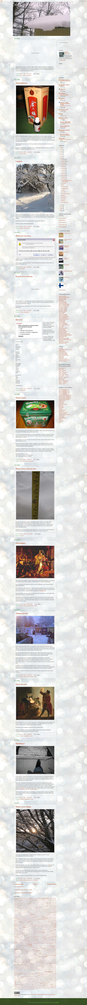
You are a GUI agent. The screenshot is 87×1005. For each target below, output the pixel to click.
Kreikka (23, 929)
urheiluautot (19, 982)
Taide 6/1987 (61, 300)
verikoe (31, 735)
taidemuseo (42, 973)
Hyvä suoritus (61, 401)
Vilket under (21, 398)
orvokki (50, 949)
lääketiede (46, 937)
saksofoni (25, 964)
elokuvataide (27, 908)
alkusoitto (54, 899)
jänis (24, 920)
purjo (23, 957)
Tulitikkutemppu (67, 233)
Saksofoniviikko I (62, 290)
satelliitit (33, 965)
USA (23, 982)
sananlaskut (51, 964)
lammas (15, 934)
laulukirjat (42, 934)
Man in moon (61, 405)
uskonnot (35, 605)
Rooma (51, 961)
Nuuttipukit (20, 543)
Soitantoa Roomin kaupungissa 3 (65, 397)
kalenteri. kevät (25, 921)
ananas (31, 900)
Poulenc (42, 955)
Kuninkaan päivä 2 (62, 351)
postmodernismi (31, 955)
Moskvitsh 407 (39, 943)
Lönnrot (55, 937)
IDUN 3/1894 (61, 325)
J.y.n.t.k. (18, 4)
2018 (61, 147)
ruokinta (29, 962)
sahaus (42, 963)
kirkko (35, 927)
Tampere (28, 974)
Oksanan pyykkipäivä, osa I (64, 389)
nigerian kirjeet (19, 947)
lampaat (18, 934)
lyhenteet (34, 937)
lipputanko (30, 936)
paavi (55, 949)
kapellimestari (22, 922)
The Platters (54, 976)
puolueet (55, 956)
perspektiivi (21, 953)
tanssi (31, 880)
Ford (52, 909)
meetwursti (54, 941)
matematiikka (25, 941)
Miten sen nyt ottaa (23, 236)
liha (42, 935)
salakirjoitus (32, 964)
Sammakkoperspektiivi (63, 393)
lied (38, 935)
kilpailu (55, 926)
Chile (15, 906)
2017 (61, 149)
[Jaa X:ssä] (36, 73)
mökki (26, 946)
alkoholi (21, 153)
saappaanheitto (18, 963)
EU (20, 268)
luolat (21, 937)
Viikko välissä (62, 118)
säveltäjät (29, 973)
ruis (55, 961)
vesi (19, 985)
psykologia (35, 956)
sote (41, 969)
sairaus (19, 964)
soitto (15, 969)
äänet (28, 989)
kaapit (40, 920)
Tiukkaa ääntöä (22, 613)
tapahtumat (43, 974)
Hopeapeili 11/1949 (62, 330)
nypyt (34, 948)
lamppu (21, 934)
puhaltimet (46, 956)
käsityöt (33, 933)
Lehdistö (47, 934)
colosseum (31, 906)
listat (34, 936)
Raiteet (61, 114)
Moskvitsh (35, 943)
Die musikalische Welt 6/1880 (64, 333)
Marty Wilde (20, 941)
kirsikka (39, 927)
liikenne (47, 935)
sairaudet (15, 964)
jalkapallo (24, 918)
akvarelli (27, 899)
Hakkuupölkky (66, 264)
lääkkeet (24, 153)
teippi (36, 975)
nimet (30, 947)
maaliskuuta (63, 175)
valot (48, 983)
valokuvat (41, 983)
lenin (19, 935)
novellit (52, 947)
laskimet (32, 934)
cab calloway (38, 905)
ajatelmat (21, 899)
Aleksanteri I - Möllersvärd (63, 377)
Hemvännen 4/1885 (62, 332)
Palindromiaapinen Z (62, 226)
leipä (15, 935)
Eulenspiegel (28, 909)
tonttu (45, 977)
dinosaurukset (16, 907)
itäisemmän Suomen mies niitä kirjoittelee (29, 789)
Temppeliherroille (42, 590)
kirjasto (31, 927)
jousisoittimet (38, 919)
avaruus (50, 902)
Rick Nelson (26, 961)
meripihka (31, 942)
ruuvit (15, 963)
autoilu (29, 902)
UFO (25, 981)
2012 (61, 158)
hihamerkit (15, 914)
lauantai (37, 934)
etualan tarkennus (19, 909)
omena (27, 949)
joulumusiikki (23, 919)
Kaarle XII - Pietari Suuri (63, 381)
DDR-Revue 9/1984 (62, 296)
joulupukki (26, 919)
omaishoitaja (21, 949)
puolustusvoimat (20, 957)
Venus (49, 984)
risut (34, 961)
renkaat (21, 961)
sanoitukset (20, 965)
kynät (15, 933)
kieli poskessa (35, 926)
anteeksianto (40, 900)
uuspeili (41, 982)
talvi (23, 535)
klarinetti (54, 927)
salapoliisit (41, 964)
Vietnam (29, 985)
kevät (24, 926)
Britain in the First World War (65, 135)
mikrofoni (16, 943)
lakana (55, 933)
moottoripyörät (28, 943)
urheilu (15, 982)
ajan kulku (54, 898)
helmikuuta (63, 177)
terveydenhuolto (31, 461)
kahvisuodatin (43, 920)
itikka (15, 918)
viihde (41, 985)
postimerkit (27, 955)
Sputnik (51, 969)
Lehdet (45, 934)
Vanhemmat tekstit (51, 884)
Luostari (25, 937)
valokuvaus (46, 983)
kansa (47, 921)
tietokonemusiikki (30, 977)
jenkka (34, 918)
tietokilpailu (18, 977)
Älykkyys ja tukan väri (63, 412)
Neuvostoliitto (52, 946)
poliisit (31, 954)
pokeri (29, 954)
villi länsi (54, 985)
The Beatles (42, 976)
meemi (52, 941)
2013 (61, 156)
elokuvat (23, 908)
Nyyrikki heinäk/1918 (62, 301)
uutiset (44, 982)
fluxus (51, 909)
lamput (23, 934)
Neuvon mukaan (62, 415)
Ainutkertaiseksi (63, 110)
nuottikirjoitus (28, 948)
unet (47, 981)
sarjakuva (24, 965)
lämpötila (43, 937)
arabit (22, 901)
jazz (32, 918)
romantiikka (48, 961)
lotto (47, 936)
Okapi (49, 948)
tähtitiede (22, 981)
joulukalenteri (46, 918)
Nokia (41, 947)
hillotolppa (26, 914)
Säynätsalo (32, 973)
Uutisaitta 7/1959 (62, 322)
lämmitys (40, 937)
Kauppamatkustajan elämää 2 (64, 414)
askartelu (50, 901)
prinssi (20, 956)
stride (55, 969)
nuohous (23, 948)
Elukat (30, 908)
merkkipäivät (37, 942)
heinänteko (23, 913)
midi (48, 942)
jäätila (37, 920)
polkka (37, 954)
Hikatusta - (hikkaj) (63, 117)
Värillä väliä (61, 406)
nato (43, 946)
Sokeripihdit (61, 421)
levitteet (35, 935)
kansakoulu (50, 921)
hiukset (36, 914)
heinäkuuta (63, 168)
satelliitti (36, 965)
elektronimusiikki (16, 908)
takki (51, 973)
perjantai (18, 953)
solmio (22, 969)
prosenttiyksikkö (31, 956)
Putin (29, 957)
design (50, 906)
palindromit (38, 950)
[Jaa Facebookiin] (37, 73)
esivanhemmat (54, 908)
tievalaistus (38, 977)
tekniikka (39, 975)
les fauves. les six (31, 935)
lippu (27, 936)
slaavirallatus (21, 787)
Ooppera (34, 949)
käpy (26, 933)
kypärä (17, 933)
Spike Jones (46, 969)
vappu (33, 984)
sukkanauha (29, 970)
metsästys (46, 942)
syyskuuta (63, 164)
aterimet (53, 901)
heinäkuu (19, 913)
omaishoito (24, 949)
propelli (25, 956)
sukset (33, 970)
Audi (55, 901)
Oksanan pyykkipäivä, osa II (64, 390)
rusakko (44, 962)
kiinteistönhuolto (51, 926)
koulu (55, 928)
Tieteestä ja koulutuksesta (64, 355)
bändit (35, 905)
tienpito (15, 977)
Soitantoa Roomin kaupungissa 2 (65, 396)
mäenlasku (15, 946)
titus (41, 977)
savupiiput (47, 965)
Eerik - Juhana (61, 371)
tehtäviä (27, 975)
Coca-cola (23, 906)
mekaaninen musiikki (18, 942)
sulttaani (43, 970)
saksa (22, 964)
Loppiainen (44, 936)
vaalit (35, 676)
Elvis (32, 908)
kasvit (52, 922)
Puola (52, 956)
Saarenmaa (22, 963)
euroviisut (36, 909)
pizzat (27, 954)
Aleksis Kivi (43, 899)
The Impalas (50, 976)
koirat (15, 928)
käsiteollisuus (29, 933)
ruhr (54, 961)
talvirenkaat (18, 974)
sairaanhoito (54, 963)
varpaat (38, 984)
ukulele (36, 981)
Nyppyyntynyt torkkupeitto (66, 246)
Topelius (48, 977)
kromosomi (33, 929)
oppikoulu (44, 949)
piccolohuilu (45, 953)
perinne (15, 953)
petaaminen (34, 953)
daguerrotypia (40, 906)
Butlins (30, 905)
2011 (61, 205)
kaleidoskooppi (16, 921)
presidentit (32, 676)
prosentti (28, 956)
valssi (50, 983)
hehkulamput (16, 913)
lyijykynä (37, 937)
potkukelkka (36, 955)
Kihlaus (45, 926)
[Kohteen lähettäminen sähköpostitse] (34, 73)
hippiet (29, 914)
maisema (25, 940)
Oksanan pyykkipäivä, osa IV (64, 392)
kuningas (54, 929)
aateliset (36, 898)
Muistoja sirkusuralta (62, 413)
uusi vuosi (38, 982)
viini (52, 985)
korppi (47, 928)
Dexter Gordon (54, 906)
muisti (45, 943)
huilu (21, 75)
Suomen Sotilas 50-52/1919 (64, 324)
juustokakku (21, 920)
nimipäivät (33, 947)
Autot (47, 902)
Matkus (38, 941)
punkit (50, 956)
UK (28, 981)
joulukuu (50, 918)
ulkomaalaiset (42, 981)
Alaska (36, 899)
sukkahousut (25, 970)
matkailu (28, 941)
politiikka (21, 228)
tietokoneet (26, 977)
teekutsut (24, 975)
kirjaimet (21, 927)
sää (35, 973)
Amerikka (21, 900)
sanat (15, 965)
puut (43, 957)
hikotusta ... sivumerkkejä (65, 122)
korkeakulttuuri (42, 928)
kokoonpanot (24, 928)
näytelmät (44, 948)
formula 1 (54, 909)
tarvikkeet (46, 974)
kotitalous (51, 928)
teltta (55, 975)
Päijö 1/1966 (61, 327)
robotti (38, 961)
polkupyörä (41, 954)
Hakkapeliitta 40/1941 (63, 303)
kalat (55, 920)
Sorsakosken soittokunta (65, 130)
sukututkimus (40, 970)
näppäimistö (40, 948)
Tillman (61, 113)
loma (41, 936)
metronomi (42, 942)
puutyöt (55, 957)
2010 (61, 206)
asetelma (44, 901)
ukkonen (30, 981)
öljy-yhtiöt (33, 989)
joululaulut (19, 919)
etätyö (23, 909)
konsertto (33, 928)
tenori (15, 976)
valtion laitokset (54, 983)
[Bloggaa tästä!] (35, 73)
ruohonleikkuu (23, 962)
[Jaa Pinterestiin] (38, 73)
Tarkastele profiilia (62, 60)
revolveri (23, 961)
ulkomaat (45, 981)
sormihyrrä (28, 969)
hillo (24, 914)
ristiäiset (29, 961)
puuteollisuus (52, 957)
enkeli (44, 908)
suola (53, 970)
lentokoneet (26, 935)
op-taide (42, 949)
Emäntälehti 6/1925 (62, 299)
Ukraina (33, 981)
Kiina (47, 926)
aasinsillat (33, 898)
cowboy (36, 906)
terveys (32, 976)
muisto (47, 943)
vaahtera (48, 982)
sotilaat (43, 969)
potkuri (40, 955)
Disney (23, 907)
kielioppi (39, 926)
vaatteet (20, 983)
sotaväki (38, 969)
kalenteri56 (29, 921)
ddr (45, 906)
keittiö (55, 923)
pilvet (23, 954)
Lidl (37, 935)
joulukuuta (63, 159)
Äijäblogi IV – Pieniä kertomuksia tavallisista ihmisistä (64, 103)
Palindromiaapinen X (62, 218)
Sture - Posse (61, 379)
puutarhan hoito (47, 957)
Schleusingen (51, 965)
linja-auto (18, 936)
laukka (40, 934)
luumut (28, 937)
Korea (39, 928)
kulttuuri (44, 929)
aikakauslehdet (46, 898)
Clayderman (20, 906)
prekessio (44, 955)
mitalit (21, 943)
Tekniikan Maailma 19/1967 (64, 297)
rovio (53, 961)
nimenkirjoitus (27, 947)
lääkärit (53, 937)
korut (48, 928)
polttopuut (44, 954)
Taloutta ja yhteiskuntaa (64, 126)
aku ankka (24, 899)
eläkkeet (35, 908)
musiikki (23, 75)
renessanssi (17, 961)
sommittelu (25, 969)
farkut (41, 909)
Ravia (60, 422)
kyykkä (19, 933)
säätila (37, 973)
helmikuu (30, 913)
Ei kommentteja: (30, 533)
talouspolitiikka (54, 973)
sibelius (43, 966)
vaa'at (46, 982)
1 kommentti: (29, 73)
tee (22, 975)
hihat (18, 914)
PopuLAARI (62, 138)
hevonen (49, 913)
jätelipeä (32, 920)
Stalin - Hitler (61, 369)
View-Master (32, 985)
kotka (53, 928)
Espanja (15, 909)
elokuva (20, 908)
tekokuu (42, 975)
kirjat (33, 927)
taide (40, 973)
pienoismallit (49, 953)
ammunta (24, 900)
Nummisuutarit (19, 948)
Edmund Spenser (38, 907)
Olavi (50, 948)
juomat (15, 920)
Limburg (15, 936)
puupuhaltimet (40, 957)
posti (25, 955)
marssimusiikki (16, 941)
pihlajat (55, 953)
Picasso (42, 953)
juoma (52, 919)
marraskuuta (63, 161)
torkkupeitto (51, 977)
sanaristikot (54, 964)
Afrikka (39, 898)
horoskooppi (41, 914)
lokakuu (38, 936)
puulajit (37, 957)
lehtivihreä (50, 934)
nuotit (25, 948)
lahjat (51, 933)
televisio (53, 975)
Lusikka (60, 419)
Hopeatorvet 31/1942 (62, 343)
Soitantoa (60, 408)
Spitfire (49, 969)
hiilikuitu (22, 914)
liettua (40, 935)
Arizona (24, 901)
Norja (47, 947)
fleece (48, 909)
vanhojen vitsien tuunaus (19, 984)
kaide (46, 920)
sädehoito (21, 973)
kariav (67, 52)
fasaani (44, 909)
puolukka (15, 957)
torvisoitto (54, 977)
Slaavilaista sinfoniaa (24, 276)
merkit (34, 942)
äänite (30, 989)
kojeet (20, 928)
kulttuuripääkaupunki (49, 929)
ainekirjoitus (51, 898)
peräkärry (30, 953)
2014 (61, 154)
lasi (26, 934)
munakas (55, 943)
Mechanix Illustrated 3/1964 (64, 305)
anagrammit (27, 900)
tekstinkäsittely (46, 975)
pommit (48, 954)
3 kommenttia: (29, 734)
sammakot (47, 964)
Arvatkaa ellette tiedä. (63, 224)
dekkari (47, 906)
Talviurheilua (66, 252)
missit (19, 943)
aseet (41, 901)
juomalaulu (54, 919)
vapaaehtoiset (29, 984)
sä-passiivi (17, 973)
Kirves (43, 927)
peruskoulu (27, 953)
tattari (53, 974)
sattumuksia (39, 965)
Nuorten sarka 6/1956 (63, 317)
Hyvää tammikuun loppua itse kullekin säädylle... (66, 181)
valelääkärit (26, 983)
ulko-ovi (38, 981)
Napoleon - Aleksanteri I (63, 372)
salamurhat (38, 964)
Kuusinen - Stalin (62, 378)
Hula (51, 914)
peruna (24, 953)
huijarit (47, 914)
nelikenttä (47, 946)
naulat (45, 946)
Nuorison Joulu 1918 (62, 336)
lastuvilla (34, 934)
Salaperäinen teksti (62, 409)
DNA (25, 907)
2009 (61, 208)
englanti (42, 908)
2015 (61, 152)
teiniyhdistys (33, 975)
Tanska (33, 974)
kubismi (36, 929)
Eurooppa (33, 909)
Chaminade (50, 905)
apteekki (55, 900)
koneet (28, 928)
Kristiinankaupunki (28, 929)
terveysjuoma (36, 976)
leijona (53, 934)
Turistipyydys (61, 357)
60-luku (20, 898)
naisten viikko (35, 946)
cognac (26, 906)
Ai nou (65, 283)
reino (15, 961)
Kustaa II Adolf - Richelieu (63, 374)
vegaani (44, 984)
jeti (35, 918)
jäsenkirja (28, 920)
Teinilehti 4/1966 (62, 321)
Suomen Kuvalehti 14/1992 (64, 338)
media (49, 941)
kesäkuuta (63, 170)
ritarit (36, 961)
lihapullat (44, 935)
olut (55, 948)
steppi (53, 969)
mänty (24, 946)
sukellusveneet (21, 970)
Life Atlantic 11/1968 (62, 307)
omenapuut (30, 949)
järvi (26, 920)
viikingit (43, 985)
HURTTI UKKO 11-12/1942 (64, 341)
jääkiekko (35, 920)
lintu (23, 936)
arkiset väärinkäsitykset (29, 901)
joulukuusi (54, 918)
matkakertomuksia (33, 941)
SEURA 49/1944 (62, 329)
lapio (25, 934)
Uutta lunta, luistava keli (26, 469)
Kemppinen (62, 98)
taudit (55, 974)
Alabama (29, 899)
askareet (47, 901)
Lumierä (19, 161)
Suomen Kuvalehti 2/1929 (63, 306)
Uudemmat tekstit (18, 884)
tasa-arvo (49, 974)
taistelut (47, 973)
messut (40, 942)
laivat (53, 933)
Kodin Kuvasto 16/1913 (63, 331)
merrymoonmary (46, 1002)
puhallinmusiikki (26, 880)
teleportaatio (50, 975)
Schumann (54, 965)
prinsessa (18, 956)
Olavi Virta (53, 948)
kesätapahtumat (20, 926)
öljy (31, 989)
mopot (32, 943)
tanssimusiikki (35, 880)
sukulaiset (35, 970)
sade (31, 963)
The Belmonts (46, 976)
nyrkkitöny (36, 948)
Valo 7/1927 (61, 340)
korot (45, 928)
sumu (46, 970)
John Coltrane (40, 918)
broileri (24, 905)
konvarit (36, 928)
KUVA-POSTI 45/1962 (63, 323)
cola (28, 906)
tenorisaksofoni (18, 976)
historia (21, 605)
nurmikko (32, 948)
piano (40, 953)
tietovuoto (34, 977)
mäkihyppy (20, 946)
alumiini (18, 900)
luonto (23, 937)
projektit (23, 956)
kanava (44, 921)
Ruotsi (37, 962)
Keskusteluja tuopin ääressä (64, 359)
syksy (38, 971)
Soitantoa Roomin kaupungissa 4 (65, 398)
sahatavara (39, 963)
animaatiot (36, 900)
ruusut (55, 962)
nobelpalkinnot (37, 947)
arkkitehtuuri (35, 901)
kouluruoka (20, 929)
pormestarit (15, 955)
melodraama (26, 942)
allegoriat (15, 900)
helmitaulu (34, 913)
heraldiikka (44, 913)
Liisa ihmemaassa (52, 935)
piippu (15, 954)
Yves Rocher (25, 989)
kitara (47, 927)
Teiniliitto (30, 975)
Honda (38, 914)
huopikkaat (22, 799)
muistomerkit (51, 943)
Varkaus (35, 984)
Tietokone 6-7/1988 (62, 298)
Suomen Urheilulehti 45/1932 (64, 304)
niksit (24, 947)
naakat (28, 946)
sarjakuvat (27, 965)
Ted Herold (20, 975)
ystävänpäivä (21, 989)
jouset (35, 919)
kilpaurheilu (16, 927)
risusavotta (32, 961)
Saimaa (45, 963)
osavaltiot (52, 949)
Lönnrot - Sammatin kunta (63, 380)
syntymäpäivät (28, 75)
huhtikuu (45, 914)
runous (19, 962)
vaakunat (54, 982)
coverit (34, 906)
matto (44, 941)
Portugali (23, 955)
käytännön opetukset (37, 933)
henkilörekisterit (40, 913)
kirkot (37, 927)
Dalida (43, 906)
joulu (43, 918)
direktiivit (20, 907)
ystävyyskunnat (16, 989)
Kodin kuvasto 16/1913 (63, 328)
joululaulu (15, 919)
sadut (33, 963)
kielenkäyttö (26, 926)
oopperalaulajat (27, 799)
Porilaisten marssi (53, 954)
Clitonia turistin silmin (63, 358)
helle (26, 913)
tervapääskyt (23, 976)
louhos (49, 936)
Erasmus (47, 908)
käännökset (43, 933)
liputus (33, 936)
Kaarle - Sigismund (62, 373)
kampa (42, 921)
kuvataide (25, 605)
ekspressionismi (54, 907)
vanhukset (25, 984)
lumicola (54, 936)
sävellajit (26, 973)
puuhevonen (33, 957)
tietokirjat (22, 977)
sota (36, 969)
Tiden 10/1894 (61, 313)
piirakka (17, 954)
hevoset (52, 913)
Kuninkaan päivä (62, 350)
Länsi (61, 99)
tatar (51, 974)
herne (47, 913)
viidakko (39, 985)
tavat (15, 975)
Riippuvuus (66, 258)
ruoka (27, 962)
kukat (39, 929)
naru (37, 946)
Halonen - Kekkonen (62, 382)
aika (41, 898)
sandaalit (17, 965)
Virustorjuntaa (21, 83)
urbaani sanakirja (53, 981)
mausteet (46, 941)
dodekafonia (28, 907)
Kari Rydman (62, 93)
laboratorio (46, 933)
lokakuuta (63, 163)
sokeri (20, 969)
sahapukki (35, 963)
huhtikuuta (63, 173)
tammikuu (25, 974)
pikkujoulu (20, 954)
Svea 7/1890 (61, 337)
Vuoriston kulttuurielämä (63, 354)
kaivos (49, 920)
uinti (27, 981)
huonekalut (54, 914)
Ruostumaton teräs (33, 962)
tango (31, 974)
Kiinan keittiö (61, 403)
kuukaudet (51, 930)
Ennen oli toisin (67, 277)
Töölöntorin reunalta (64, 109)
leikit (55, 934)
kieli (31, 926)
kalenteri (20, 921)
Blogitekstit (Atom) (19, 886)
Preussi (15, 956)
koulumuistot (16, 929)
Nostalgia (49, 947)
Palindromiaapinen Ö (62, 222)
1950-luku (16, 898)
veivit (47, 984)
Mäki (18, 946)
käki (21, 933)
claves (17, 906)
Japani (27, 918)
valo (38, 983)
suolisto (26, 461)
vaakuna (52, 982)
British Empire (21, 905)
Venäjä (32, 799)
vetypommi (25, 985)
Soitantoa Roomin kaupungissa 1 (65, 395)
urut (21, 982)
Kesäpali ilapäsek (62, 220)
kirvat (41, 927)
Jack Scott (21, 918)
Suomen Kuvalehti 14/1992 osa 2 (65, 339)
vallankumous (36, 983)
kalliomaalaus (39, 921)
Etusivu (35, 884)
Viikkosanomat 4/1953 (63, 314)
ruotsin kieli (22, 461)
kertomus (25, 925)
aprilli (53, 900)
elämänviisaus (38, 908)
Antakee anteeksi (63, 127)
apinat (51, 900)
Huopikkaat (20, 743)
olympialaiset (16, 949)
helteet (37, 913)
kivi (52, 927)
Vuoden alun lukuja (23, 807)
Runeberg (16, 962)
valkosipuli (32, 983)
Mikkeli (54, 942)
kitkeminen (50, 927)
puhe (48, 956)
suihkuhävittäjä (16, 970)
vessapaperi (22, 985)
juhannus (42, 919)
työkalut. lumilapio (17, 981)
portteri (20, 955)
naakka (31, 946)
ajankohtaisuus (16, 899)
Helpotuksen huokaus (63, 404)
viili (49, 985)
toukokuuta (63, 171)
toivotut (43, 977)
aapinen (30, 898)
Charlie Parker (54, 905)
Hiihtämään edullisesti (68, 271)
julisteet (48, 919)
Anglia (33, 900)
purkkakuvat (26, 957)
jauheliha (30, 918)
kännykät (23, 933)
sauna (42, 965)
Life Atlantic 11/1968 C (63, 309)
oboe (47, 948)
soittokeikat (17, 969)
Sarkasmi (30, 965)
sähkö (24, 973)
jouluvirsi (32, 919)
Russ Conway (52, 962)
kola (26, 928)
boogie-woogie (16, 905)
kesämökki (15, 926)
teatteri (17, 975)
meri (29, 942)
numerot (15, 948)
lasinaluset (28, 934)
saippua (47, 963)
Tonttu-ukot (62, 131)
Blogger (57, 1002)
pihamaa (52, 953)
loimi (36, 936)
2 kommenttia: (29, 152)
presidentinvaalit (27, 228)
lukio (50, 936)
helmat (28, 913)
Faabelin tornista (62, 400)
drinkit (34, 907)
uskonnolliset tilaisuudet (27, 982)
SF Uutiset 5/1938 (62, 320)
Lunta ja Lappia (61, 416)
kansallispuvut (54, 921)
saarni (25, 963)
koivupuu (17, 928)
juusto (18, 920)
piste (25, 954)
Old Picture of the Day (64, 134)
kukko (41, 929)
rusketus (49, 962)
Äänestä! (19, 320)
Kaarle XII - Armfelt (62, 370)
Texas (39, 976)
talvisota (21, 974)
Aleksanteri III (39, 899)
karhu (28, 922)
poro (18, 955)
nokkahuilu (44, 947)
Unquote (61, 90)
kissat (46, 927)
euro (31, 909)
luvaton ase (31, 937)
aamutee (27, 898)
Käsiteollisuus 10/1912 (63, 315)
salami (35, 964)
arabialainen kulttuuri (17, 901)
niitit (21, 947)
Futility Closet (63, 89)
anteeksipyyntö (44, 900)
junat (50, 919)
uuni (35, 982)
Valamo (23, 983)
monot (25, 943)
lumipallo (15, 937)
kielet (30, 926)
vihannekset (36, 985)
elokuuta (62, 166)
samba (44, 964)
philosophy (37, 953)
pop (50, 954)
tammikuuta (63, 178)
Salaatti (28, 964)
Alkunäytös (61, 348)
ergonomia (50, 908)
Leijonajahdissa (61, 411)
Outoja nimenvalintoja (63, 417)
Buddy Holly (27, 905)
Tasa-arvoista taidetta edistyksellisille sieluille (64, 95)
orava (48, 949)
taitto (49, 973)
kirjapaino (28, 927)
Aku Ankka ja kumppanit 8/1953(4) (65, 335)
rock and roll (42, 961)
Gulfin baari (61, 420)
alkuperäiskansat (50, 899)
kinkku (19, 927)
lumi (20, 535)
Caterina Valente (43, 905)
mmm (23, 943)
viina (50, 985)
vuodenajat (52, 986)
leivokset (17, 935)
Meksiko (23, 942)
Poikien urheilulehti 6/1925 (63, 316)
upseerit (50, 981)
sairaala (50, 963)
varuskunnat (41, 984)
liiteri (55, 935)
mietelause (50, 942)
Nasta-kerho (40, 946)
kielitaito (42, 926)
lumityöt (18, 937)
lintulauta (25, 936)
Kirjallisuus (25, 927)
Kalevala (32, 921)
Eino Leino (49, 907)
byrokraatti (32, 905)
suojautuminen (49, 970)
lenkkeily (22, 935)
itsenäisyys (18, 918)
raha (32, 960)
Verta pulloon (21, 684)
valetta (29, 983)
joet (37, 918)
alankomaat (33, 899)
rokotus (45, 961)
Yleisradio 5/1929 (62, 312)
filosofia (46, 909)
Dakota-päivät (61, 356)
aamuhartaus (24, 898)
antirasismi (48, 900)
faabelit (39, 909)
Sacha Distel (28, 963)
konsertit (30, 928)
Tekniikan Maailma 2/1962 (63, 319)
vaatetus (18, 983)
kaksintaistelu (52, 920)
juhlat (45, 919)
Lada (49, 933)
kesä (46, 925)
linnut (21, 936)
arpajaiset (38, 901)
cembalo (47, 905)
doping (32, 907)
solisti (49, 865)
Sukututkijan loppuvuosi (65, 79)
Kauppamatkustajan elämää (64, 399)
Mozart (43, 943)
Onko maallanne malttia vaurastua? (65, 349)
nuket (55, 947)
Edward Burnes (44, 907)
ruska (46, 962)
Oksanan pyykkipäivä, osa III (64, 391)
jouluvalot (29, 919)
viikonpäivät (47, 985)
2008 (61, 210)
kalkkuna (35, 921)
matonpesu (41, 941)
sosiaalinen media (32, 969)
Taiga (45, 973)
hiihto (20, 914)
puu (30, 957)
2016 (61, 151)
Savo (44, 965)
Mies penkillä (61, 407)
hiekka (55, 913)
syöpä (15, 973)
